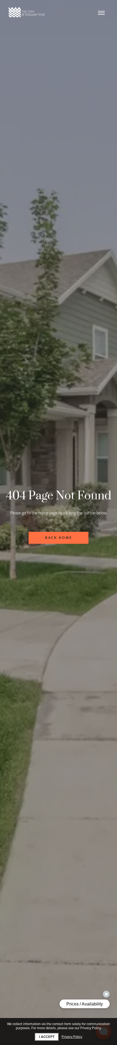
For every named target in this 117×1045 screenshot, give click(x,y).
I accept (47, 1037)
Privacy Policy (71, 1037)
